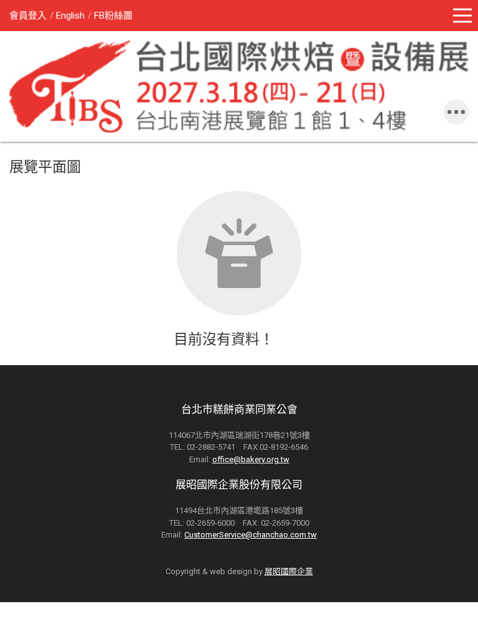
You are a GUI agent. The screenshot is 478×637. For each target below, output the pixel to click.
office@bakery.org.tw (250, 459)
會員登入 (28, 15)
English (70, 15)
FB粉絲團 (113, 15)
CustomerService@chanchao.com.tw (250, 534)
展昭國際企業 (289, 571)
